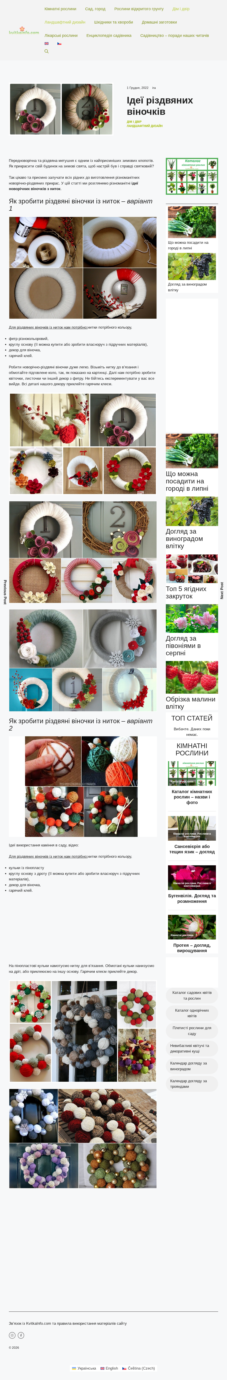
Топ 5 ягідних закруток (186, 592)
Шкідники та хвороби (113, 22)
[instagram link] (12, 1335)
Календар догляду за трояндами (188, 1084)
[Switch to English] (46, 43)
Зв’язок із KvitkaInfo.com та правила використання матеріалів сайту (68, 1323)
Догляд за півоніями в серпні (183, 646)
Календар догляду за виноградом (188, 1066)
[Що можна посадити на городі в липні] (192, 223)
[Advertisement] (83, 930)
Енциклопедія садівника (108, 35)
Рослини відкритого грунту (139, 9)
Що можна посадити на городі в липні (187, 481)
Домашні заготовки (159, 22)
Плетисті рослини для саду (192, 1031)
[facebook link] (21, 1335)
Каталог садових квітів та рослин (192, 996)
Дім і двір (181, 9)
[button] (46, 51)
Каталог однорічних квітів (192, 1013)
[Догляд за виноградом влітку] (192, 267)
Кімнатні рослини (60, 9)
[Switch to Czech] (59, 43)
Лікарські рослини (61, 35)
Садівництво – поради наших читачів (174, 35)
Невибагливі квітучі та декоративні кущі (189, 1049)
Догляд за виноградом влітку (184, 539)
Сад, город (95, 9)
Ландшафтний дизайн (65, 22)
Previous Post (5, 592)
